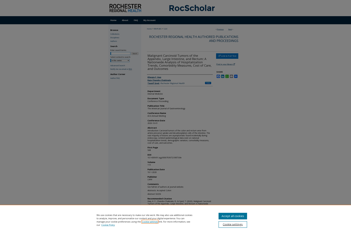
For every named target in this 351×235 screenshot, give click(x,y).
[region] (175, 220)
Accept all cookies (233, 216)
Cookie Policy (108, 225)
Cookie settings (150, 221)
